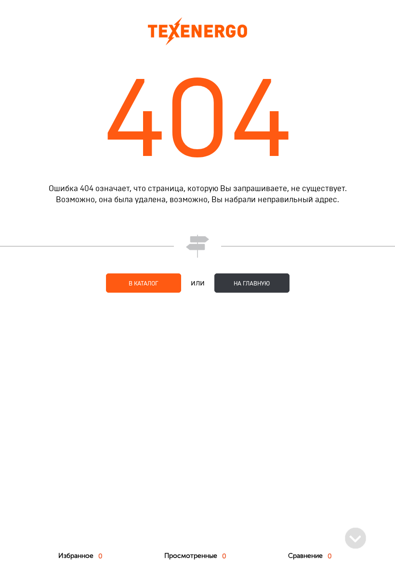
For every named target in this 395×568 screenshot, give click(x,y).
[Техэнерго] (197, 31)
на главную (252, 283)
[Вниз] (355, 538)
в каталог (143, 283)
